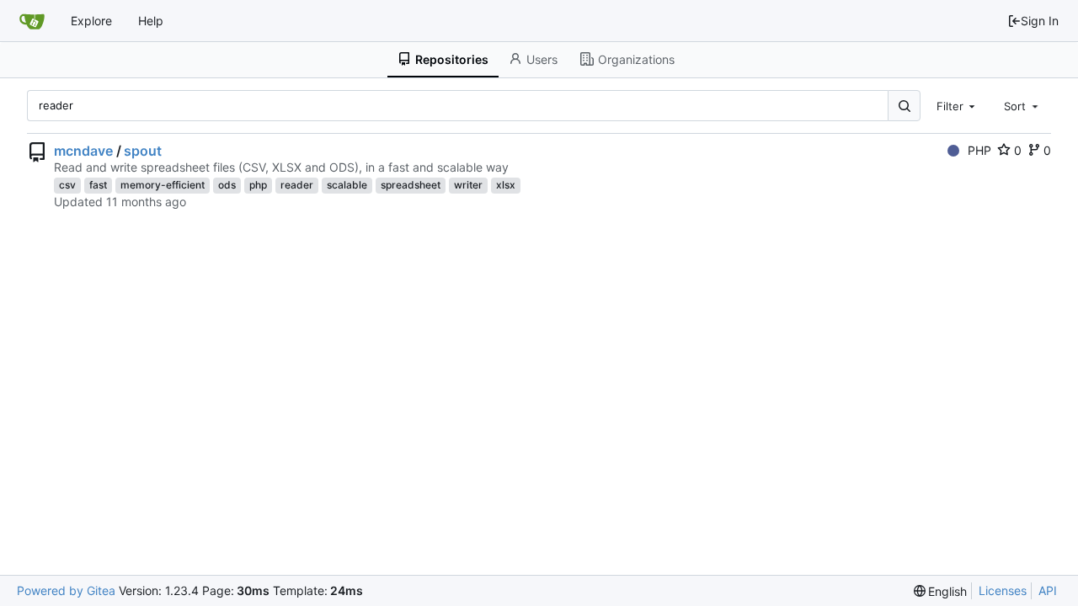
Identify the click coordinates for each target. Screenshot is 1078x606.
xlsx (505, 184)
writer (468, 184)
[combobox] (957, 105)
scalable (347, 184)
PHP (979, 150)
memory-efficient (162, 184)
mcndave (83, 150)
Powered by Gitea (66, 590)
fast (98, 184)
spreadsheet (410, 184)
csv (67, 184)
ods (227, 184)
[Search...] (904, 105)
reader (296, 184)
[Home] (32, 21)
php (258, 184)
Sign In (1040, 20)
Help (150, 20)
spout (143, 150)
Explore (91, 20)
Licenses (1003, 590)
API (1047, 590)
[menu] (941, 591)
